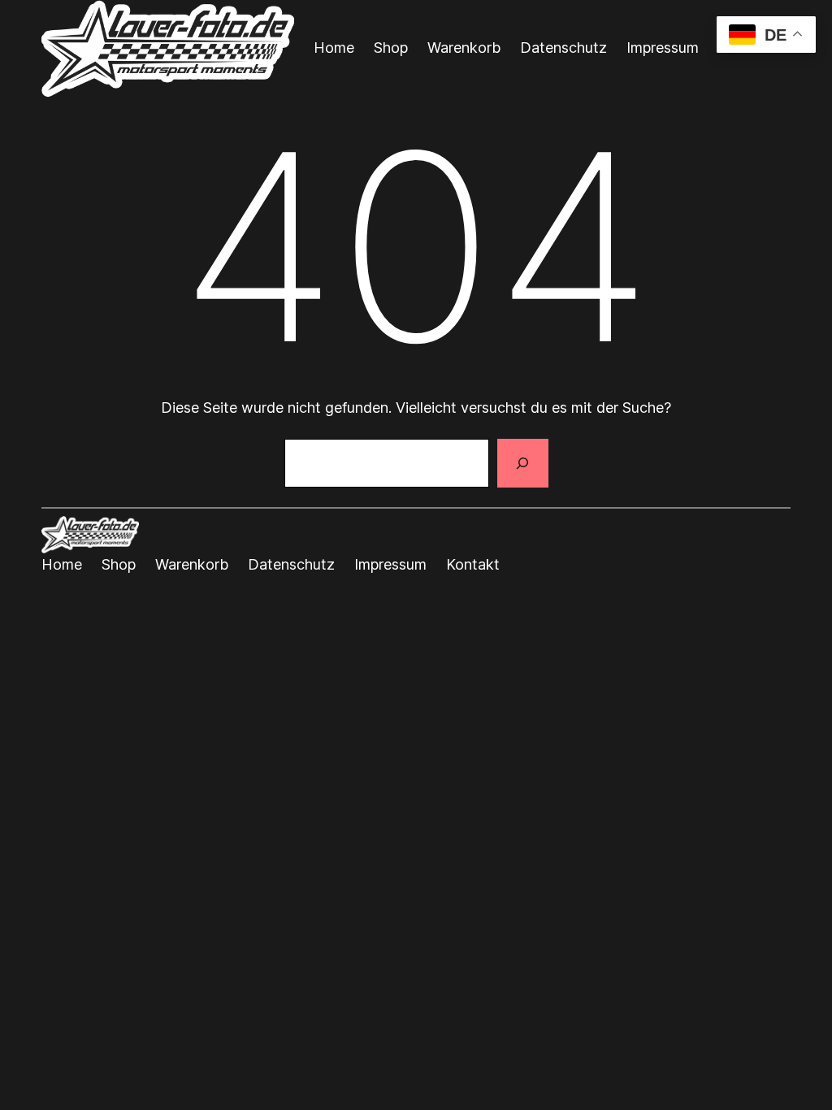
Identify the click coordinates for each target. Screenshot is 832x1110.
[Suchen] (522, 463)
